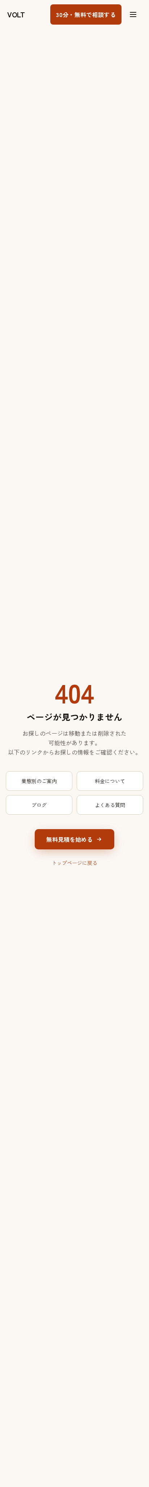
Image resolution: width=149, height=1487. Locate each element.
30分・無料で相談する (86, 14)
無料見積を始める (69, 839)
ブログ (39, 804)
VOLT (16, 14)
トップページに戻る (74, 862)
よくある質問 (110, 804)
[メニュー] (133, 14)
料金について (110, 781)
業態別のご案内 (39, 781)
